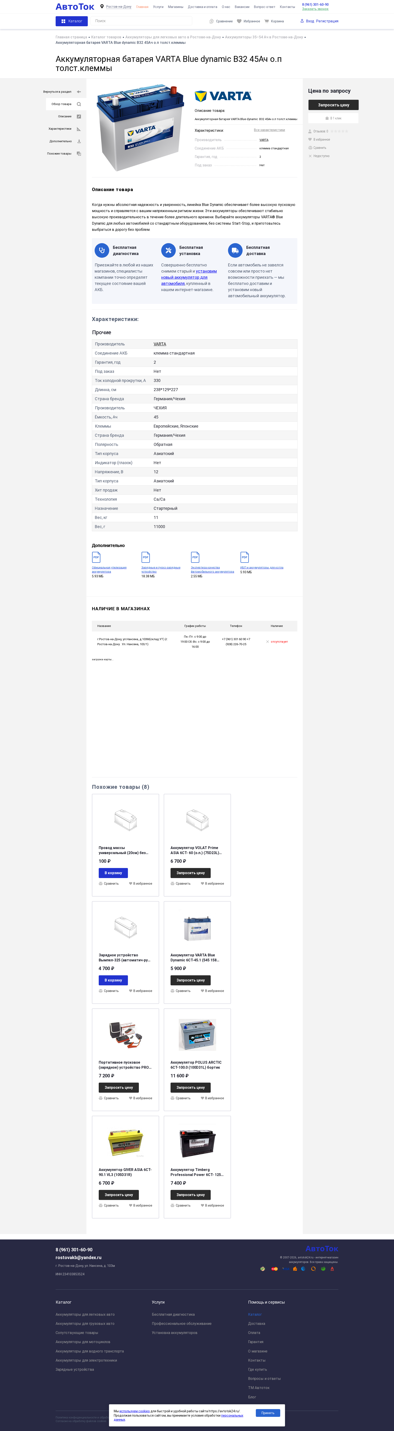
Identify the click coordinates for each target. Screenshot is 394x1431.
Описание (64, 116)
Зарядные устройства (75, 1369)
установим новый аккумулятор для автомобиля (189, 277)
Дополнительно (60, 141)
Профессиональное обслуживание (182, 1323)
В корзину (113, 873)
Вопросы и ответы (264, 1378)
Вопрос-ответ (264, 7)
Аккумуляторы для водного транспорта (90, 1351)
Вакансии (242, 7)
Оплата (254, 1333)
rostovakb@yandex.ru (78, 1257)
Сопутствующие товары (77, 1333)
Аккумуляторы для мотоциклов (83, 1342)
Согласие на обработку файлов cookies (81, 1421)
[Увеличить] (140, 128)
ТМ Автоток (259, 1388)
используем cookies (134, 1411)
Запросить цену (190, 873)
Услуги (158, 7)
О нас (226, 7)
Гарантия (255, 1342)
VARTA (263, 140)
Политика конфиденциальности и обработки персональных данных (99, 1417)
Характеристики (60, 128)
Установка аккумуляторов (174, 1333)
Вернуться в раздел (57, 91)
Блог (252, 1397)
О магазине (257, 1351)
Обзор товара (61, 104)
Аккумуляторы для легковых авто (85, 1314)
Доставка (256, 1323)
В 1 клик (336, 118)
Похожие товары (59, 153)
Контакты (287, 7)
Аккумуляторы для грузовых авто (85, 1323)
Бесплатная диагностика (173, 1314)
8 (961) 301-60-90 (315, 4)
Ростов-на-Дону (118, 6)
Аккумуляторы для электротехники (86, 1360)
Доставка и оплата (202, 7)
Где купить (257, 1369)
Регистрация (327, 21)
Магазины (175, 7)
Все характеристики (269, 130)
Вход (310, 21)
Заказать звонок (315, 9)
